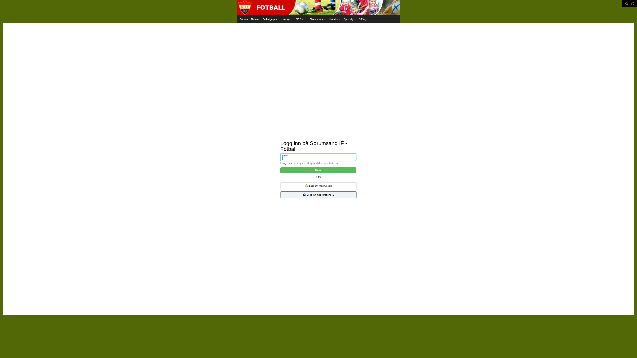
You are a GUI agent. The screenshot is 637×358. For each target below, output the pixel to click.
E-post (285, 155)
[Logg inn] (633, 4)
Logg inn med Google (320, 185)
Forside (244, 19)
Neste (318, 170)
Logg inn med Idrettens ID (320, 194)
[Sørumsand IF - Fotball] (318, 7)
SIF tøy (363, 19)
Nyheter (255, 19)
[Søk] (627, 4)
